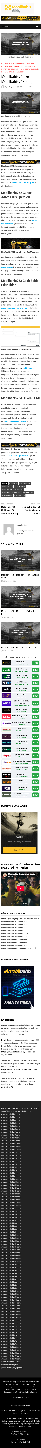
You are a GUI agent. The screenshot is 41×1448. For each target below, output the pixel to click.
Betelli (3, 1040)
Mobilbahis (17, 63)
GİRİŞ (35, 663)
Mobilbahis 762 (28, 63)
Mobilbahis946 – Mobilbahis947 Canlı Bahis (19, 647)
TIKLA (35, 670)
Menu (7, 26)
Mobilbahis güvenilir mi (19, 455)
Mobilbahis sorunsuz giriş (23, 182)
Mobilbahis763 (6, 72)
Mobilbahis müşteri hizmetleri (14, 308)
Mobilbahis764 (18, 72)
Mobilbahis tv (7, 267)
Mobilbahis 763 (6, 66)
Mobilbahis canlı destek (15, 421)
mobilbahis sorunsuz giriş (27, 69)
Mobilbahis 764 (19, 66)
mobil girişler (11, 87)
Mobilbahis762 (6, 63)
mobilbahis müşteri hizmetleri (12, 489)
